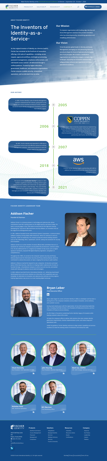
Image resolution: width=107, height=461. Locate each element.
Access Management (35, 433)
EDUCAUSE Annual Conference (48, 2)
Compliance (33, 439)
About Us (86, 430)
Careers (86, 437)
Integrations (51, 430)
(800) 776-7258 (16, 439)
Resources (54, 7)
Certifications (69, 437)
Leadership (87, 435)
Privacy (71, 455)
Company (67, 7)
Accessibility (77, 455)
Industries (68, 430)
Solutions (41, 7)
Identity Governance (35, 430)
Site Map (66, 455)
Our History (87, 433)
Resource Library (70, 433)
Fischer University (53, 441)
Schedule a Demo (93, 7)
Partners (86, 439)
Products (28, 7)
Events (68, 435)
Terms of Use (84, 455)
